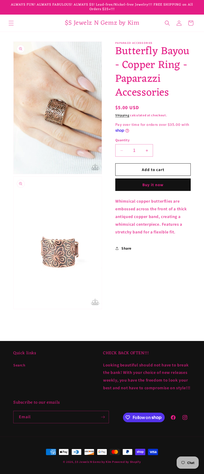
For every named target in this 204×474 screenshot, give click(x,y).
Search (19, 365)
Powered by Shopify (126, 462)
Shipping (122, 115)
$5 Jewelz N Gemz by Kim (93, 462)
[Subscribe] (103, 417)
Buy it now (153, 184)
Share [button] (126, 248)
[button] (11, 23)
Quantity (122, 140)
